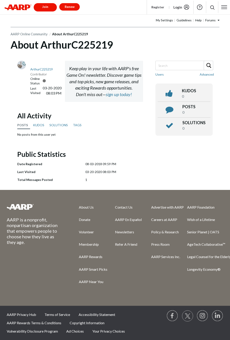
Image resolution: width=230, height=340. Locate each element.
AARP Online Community (29, 34)
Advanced (207, 74)
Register (157, 7)
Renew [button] (70, 7)
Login (177, 7)
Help (199, 7)
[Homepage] (17, 7)
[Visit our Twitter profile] (187, 316)
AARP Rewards (90, 256)
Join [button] (45, 7)
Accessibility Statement (97, 314)
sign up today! (119, 94)
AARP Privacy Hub (21, 314)
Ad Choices (75, 331)
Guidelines (184, 20)
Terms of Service (57, 314)
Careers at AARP (164, 219)
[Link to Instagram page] (202, 316)
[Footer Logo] (34, 206)
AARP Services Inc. (165, 256)
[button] (212, 7)
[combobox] (184, 65)
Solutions (194, 122)
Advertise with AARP (167, 207)
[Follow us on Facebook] (172, 316)
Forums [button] (210, 20)
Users (159, 74)
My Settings (164, 20)
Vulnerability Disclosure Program (32, 331)
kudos (189, 90)
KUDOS (38, 125)
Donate (84, 219)
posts (188, 106)
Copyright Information (87, 323)
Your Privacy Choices (108, 331)
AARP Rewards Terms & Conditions (34, 323)
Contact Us (124, 207)
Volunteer (86, 232)
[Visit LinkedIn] (217, 316)
